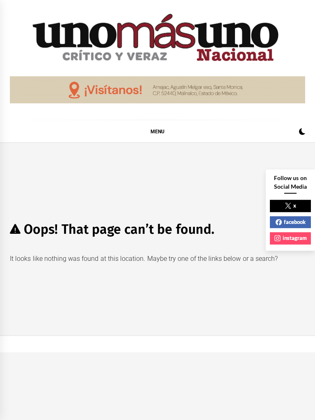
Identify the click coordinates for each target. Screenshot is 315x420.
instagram (295, 238)
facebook (295, 222)
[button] (302, 133)
